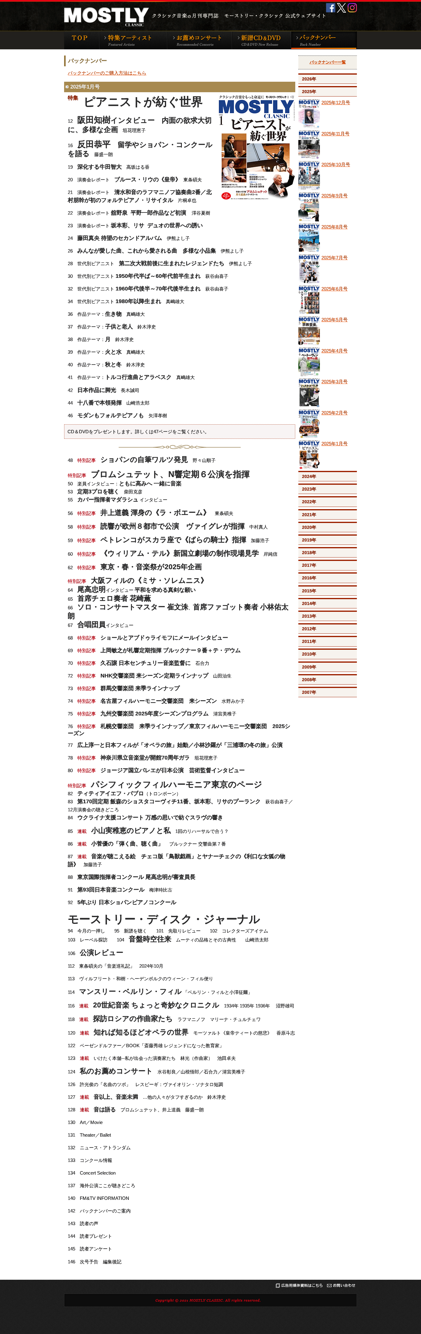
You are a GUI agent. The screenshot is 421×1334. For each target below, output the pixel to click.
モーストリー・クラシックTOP (81, 40)
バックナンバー (324, 40)
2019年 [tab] (309, 539)
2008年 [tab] (309, 679)
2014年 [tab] (309, 603)
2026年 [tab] (309, 78)
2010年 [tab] (309, 654)
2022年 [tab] (309, 501)
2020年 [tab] (309, 527)
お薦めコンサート (199, 40)
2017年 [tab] (309, 565)
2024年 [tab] (309, 476)
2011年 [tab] (309, 641)
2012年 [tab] (309, 628)
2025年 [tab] (309, 91)
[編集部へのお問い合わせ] (341, 1286)
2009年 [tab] (309, 667)
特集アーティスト (133, 40)
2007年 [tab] (309, 692)
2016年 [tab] (309, 577)
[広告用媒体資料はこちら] (299, 1286)
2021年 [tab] (309, 514)
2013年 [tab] (309, 616)
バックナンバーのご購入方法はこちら (107, 73)
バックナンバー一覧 (328, 62)
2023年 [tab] (309, 489)
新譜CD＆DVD (261, 40)
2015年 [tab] (309, 590)
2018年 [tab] (309, 552)
